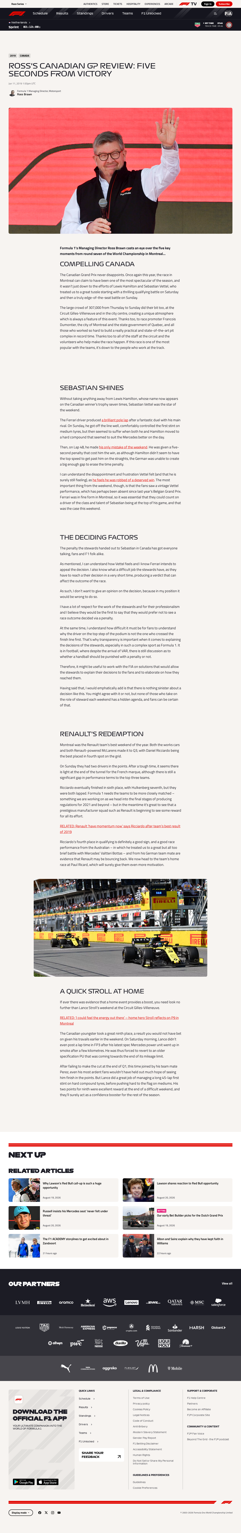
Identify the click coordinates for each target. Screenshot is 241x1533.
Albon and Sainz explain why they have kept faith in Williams (190, 1241)
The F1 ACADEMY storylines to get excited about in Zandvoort (75, 1241)
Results (62, 13)
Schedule (40, 13)
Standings (85, 13)
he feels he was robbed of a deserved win (123, 480)
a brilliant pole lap (115, 420)
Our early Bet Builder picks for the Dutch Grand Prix (190, 1215)
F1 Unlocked (151, 13)
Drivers (108, 13)
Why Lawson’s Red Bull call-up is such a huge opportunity (72, 1185)
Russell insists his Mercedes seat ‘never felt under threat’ (75, 1213)
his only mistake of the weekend (123, 447)
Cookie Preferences (145, 1488)
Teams (127, 13)
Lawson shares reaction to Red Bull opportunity (187, 1183)
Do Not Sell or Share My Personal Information (153, 1462)
